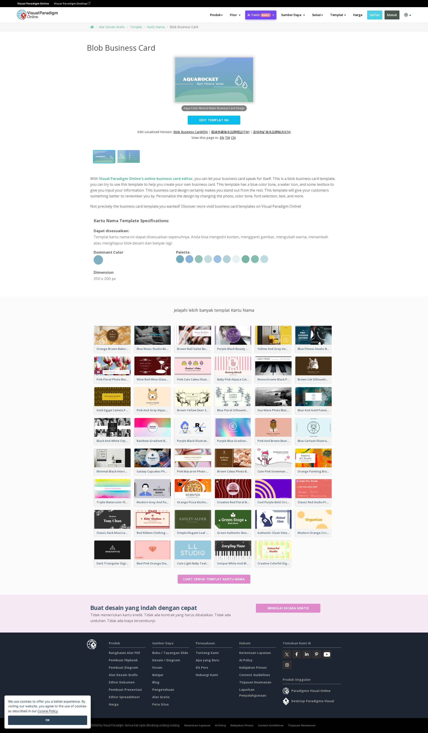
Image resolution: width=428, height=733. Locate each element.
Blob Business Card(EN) (190, 132)
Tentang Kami (207, 653)
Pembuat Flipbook (123, 660)
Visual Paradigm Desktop (71, 3)
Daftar (375, 15)
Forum (157, 667)
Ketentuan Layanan (255, 653)
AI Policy (246, 660)
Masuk (392, 15)
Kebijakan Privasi (253, 667)
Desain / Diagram (166, 660)
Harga (357, 15)
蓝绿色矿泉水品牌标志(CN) (272, 132)
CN (233, 138)
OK (47, 720)
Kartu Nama (156, 27)
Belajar (157, 675)
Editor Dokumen (122, 682)
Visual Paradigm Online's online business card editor (146, 178)
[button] (235, 14)
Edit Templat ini (214, 120)
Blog (155, 682)
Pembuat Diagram (123, 667)
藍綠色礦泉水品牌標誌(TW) (230, 132)
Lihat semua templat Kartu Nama (214, 579)
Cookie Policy (47, 711)
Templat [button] (336, 15)
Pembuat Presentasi (125, 689)
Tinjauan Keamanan (255, 682)
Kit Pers (202, 667)
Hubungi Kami (207, 675)
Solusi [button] (316, 15)
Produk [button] (215, 15)
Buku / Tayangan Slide (170, 653)
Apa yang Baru (207, 660)
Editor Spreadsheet (124, 697)
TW (227, 138)
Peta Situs (160, 704)
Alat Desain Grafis (112, 27)
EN (222, 138)
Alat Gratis (161, 697)
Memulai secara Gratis (288, 608)
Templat (136, 27)
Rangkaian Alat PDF (124, 653)
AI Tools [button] (258, 15)
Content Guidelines (254, 675)
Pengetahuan (163, 689)
